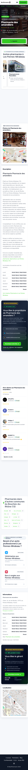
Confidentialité (8, 760)
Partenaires (15, 757)
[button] (14, 701)
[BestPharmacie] (7, 2)
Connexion (23, 2)
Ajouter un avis (8, 457)
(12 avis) (12, 27)
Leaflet (11, 715)
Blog (21, 757)
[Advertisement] (14, 106)
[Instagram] (14, 763)
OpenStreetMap (18, 715)
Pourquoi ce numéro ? (8, 610)
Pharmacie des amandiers (13, 637)
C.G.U (15, 760)
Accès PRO (21, 760)
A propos (8, 757)
